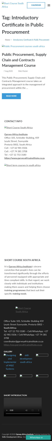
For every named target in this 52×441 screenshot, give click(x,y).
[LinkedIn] (29, 428)
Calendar (36, 5)
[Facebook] (15, 428)
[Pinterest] (24, 428)
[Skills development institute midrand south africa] (18, 128)
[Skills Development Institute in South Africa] (26, 311)
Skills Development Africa (12, 437)
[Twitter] (20, 428)
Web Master (23, 71)
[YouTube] (34, 428)
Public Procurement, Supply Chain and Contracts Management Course (24, 60)
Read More (11, 96)
